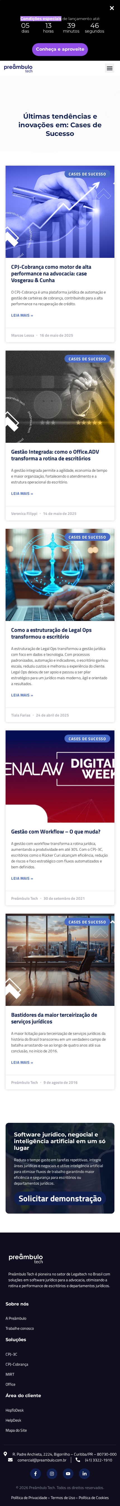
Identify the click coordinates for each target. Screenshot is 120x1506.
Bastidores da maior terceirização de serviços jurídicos (54, 1018)
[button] (109, 68)
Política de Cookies (94, 1497)
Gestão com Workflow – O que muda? (55, 831)
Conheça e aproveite (60, 49)
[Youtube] (68, 1473)
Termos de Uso (63, 1497)
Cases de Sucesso (87, 174)
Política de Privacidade (29, 1497)
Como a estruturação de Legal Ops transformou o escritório (51, 633)
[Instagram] (52, 1473)
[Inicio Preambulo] (24, 68)
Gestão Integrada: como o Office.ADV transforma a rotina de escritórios (55, 455)
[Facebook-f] (35, 1473)
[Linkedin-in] (84, 1473)
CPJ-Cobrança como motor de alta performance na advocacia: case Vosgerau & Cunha (51, 273)
